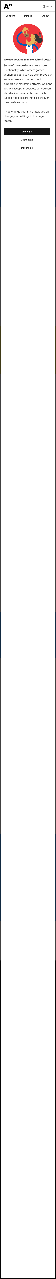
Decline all (27, 147)
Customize (27, 139)
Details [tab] (28, 15)
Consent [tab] (10, 15)
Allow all (27, 131)
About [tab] (45, 15)
